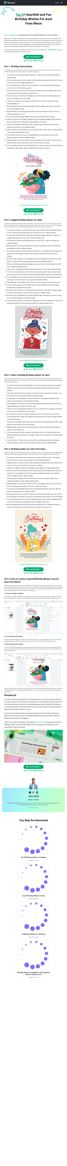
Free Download (34, 57)
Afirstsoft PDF (40, 722)
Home (6, 35)
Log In (57, 3)
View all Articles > (33, 807)
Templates (12, 35)
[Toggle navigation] (62, 3)
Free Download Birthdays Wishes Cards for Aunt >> (33, 205)
